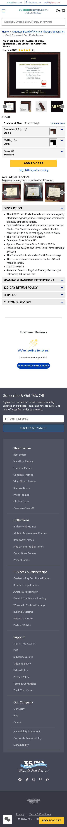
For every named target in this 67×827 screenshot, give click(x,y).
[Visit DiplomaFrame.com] (33, 2)
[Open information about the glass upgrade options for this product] (12, 151)
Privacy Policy (21, 677)
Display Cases (21, 501)
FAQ (15, 650)
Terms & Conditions (24, 683)
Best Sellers (19, 454)
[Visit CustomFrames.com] (14, 2)
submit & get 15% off (33, 428)
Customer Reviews (17, 302)
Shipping (10, 295)
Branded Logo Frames (25, 585)
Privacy (20, 814)
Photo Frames (21, 495)
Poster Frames (21, 560)
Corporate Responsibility (27, 738)
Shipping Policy (22, 663)
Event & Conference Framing (29, 598)
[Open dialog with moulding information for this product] (26, 129)
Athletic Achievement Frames (30, 533)
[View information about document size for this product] (37, 123)
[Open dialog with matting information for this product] (15, 140)
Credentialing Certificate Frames (31, 578)
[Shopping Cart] (63, 11)
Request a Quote (23, 618)
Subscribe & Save (23, 657)
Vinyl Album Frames (24, 481)
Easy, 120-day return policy (33, 170)
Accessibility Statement (26, 731)
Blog (16, 715)
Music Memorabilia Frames (28, 546)
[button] (58, 11)
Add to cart (33, 163)
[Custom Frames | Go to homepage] (33, 11)
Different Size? (58, 123)
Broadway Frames (23, 540)
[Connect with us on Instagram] (33, 779)
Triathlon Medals (22, 468)
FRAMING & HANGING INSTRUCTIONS (29, 280)
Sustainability (21, 745)
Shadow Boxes (21, 488)
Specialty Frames (23, 474)
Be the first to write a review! (33, 365)
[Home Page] (33, 801)
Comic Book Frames (24, 553)
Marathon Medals (23, 461)
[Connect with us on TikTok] (27, 779)
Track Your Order (23, 690)
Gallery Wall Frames (24, 526)
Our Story (19, 708)
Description (13, 208)
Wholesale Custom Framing (29, 605)
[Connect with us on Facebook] (20, 779)
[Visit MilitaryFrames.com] (52, 2)
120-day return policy (21, 287)
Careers (17, 722)
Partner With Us (22, 625)
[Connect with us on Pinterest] (40, 779)
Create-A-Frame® (23, 508)
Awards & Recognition (25, 591)
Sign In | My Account (24, 643)
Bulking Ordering (23, 612)
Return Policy (20, 670)
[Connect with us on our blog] (47, 779)
